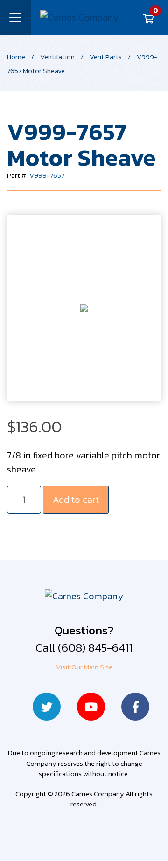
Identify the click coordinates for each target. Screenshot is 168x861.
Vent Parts (106, 56)
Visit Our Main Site (84, 666)
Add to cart (76, 500)
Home (16, 56)
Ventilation (57, 56)
